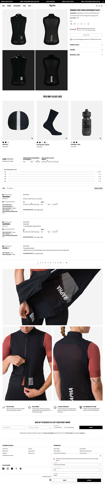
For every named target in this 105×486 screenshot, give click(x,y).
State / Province (57, 468)
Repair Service (31, 451)
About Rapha (57, 448)
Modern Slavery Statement (86, 451)
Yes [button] (35, 209)
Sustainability (83, 448)
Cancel (64, 480)
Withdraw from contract (7, 455)
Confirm (89, 480)
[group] (12, 159)
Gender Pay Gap (83, 453)
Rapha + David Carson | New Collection (29, 1)
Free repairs (35, 406)
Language (56, 473)
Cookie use (82, 433)
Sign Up (91, 427)
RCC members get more (89, 406)
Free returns (10, 406)
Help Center (5, 451)
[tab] (98, 188)
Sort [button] (3, 188)
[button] (38, 263)
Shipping (4, 453)
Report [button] (38, 209)
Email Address (7, 427)
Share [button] (41, 209)
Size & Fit (74, 29)
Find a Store (5, 448)
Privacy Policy (69, 433)
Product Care (31, 453)
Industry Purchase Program (60, 453)
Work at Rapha (57, 451)
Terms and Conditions (49, 433)
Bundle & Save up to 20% (7, 1)
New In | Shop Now (50, 1)
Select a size (86, 35)
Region (55, 462)
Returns (30, 448)
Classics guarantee (63, 406)
